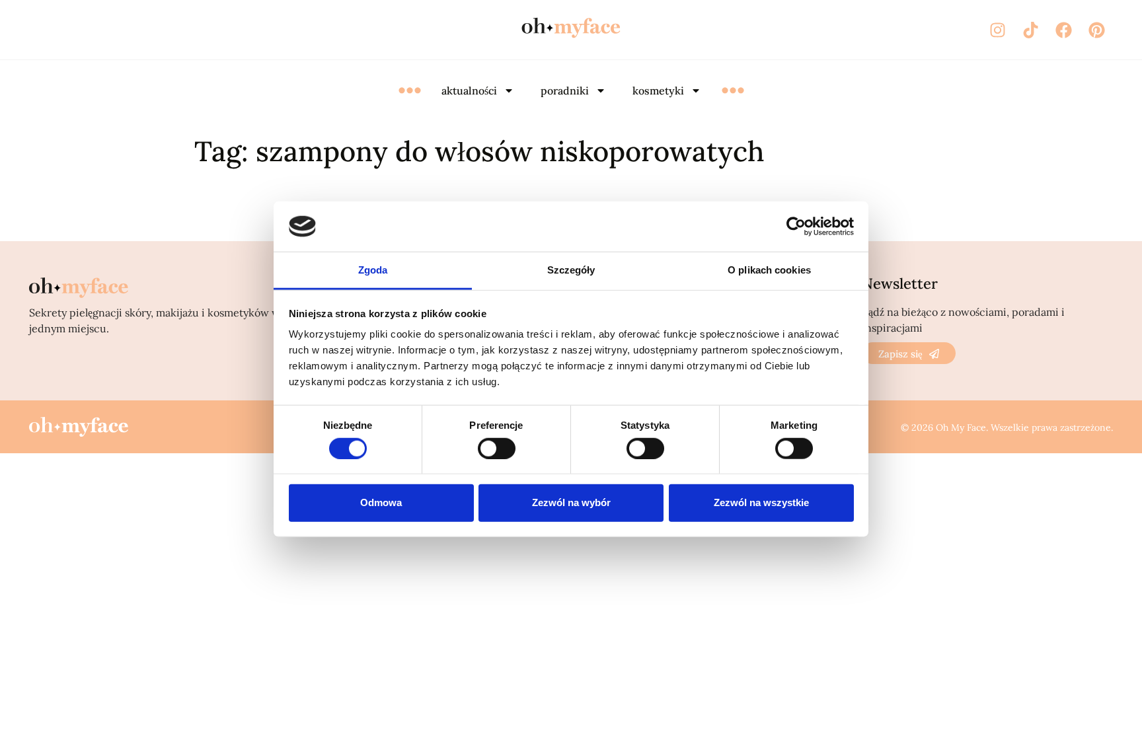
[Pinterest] (1096, 29)
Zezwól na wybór (571, 502)
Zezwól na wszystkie (761, 502)
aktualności (469, 90)
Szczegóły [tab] (571, 270)
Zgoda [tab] (373, 270)
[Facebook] (1063, 29)
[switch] (496, 448)
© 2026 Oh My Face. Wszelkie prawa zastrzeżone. (1007, 427)
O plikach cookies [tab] (769, 270)
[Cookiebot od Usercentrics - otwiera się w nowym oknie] (796, 227)
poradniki (565, 90)
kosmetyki (658, 90)
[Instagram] (997, 29)
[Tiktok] (1030, 29)
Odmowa (381, 502)
